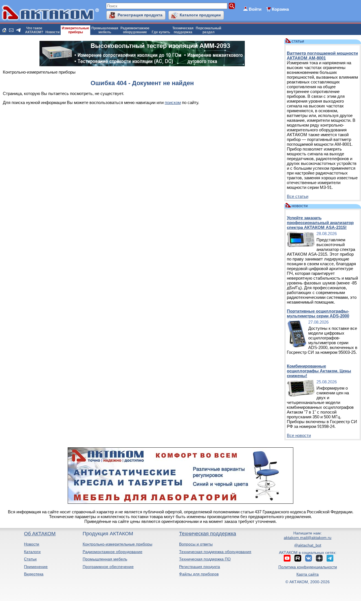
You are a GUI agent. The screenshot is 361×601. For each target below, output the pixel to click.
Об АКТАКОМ (40, 533)
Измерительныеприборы (75, 30)
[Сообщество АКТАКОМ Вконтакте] (308, 558)
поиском (173, 102)
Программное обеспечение (108, 566)
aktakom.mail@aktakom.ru (307, 537)
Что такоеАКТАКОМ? (34, 30)
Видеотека (33, 574)
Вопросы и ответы (196, 544)
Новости (52, 32)
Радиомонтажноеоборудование (134, 30)
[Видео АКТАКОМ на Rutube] (297, 558)
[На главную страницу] (4, 30)
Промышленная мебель (105, 559)
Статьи (30, 559)
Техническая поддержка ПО (205, 559)
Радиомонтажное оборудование (112, 551)
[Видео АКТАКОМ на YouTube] (287, 558)
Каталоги (32, 551)
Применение (36, 566)
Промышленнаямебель (104, 30)
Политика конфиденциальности (307, 567)
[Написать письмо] (11, 30)
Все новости (299, 435)
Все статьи (297, 196)
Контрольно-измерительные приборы (117, 544)
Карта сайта (307, 574)
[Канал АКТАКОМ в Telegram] (330, 558)
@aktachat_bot (307, 545)
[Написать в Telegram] (18, 30)
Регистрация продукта (140, 15)
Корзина (280, 9)
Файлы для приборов (199, 574)
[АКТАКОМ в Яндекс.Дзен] (319, 558)
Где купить (161, 32)
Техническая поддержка (207, 533)
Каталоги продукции (200, 15)
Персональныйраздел (208, 30)
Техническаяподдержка (182, 30)
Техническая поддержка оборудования (215, 551)
